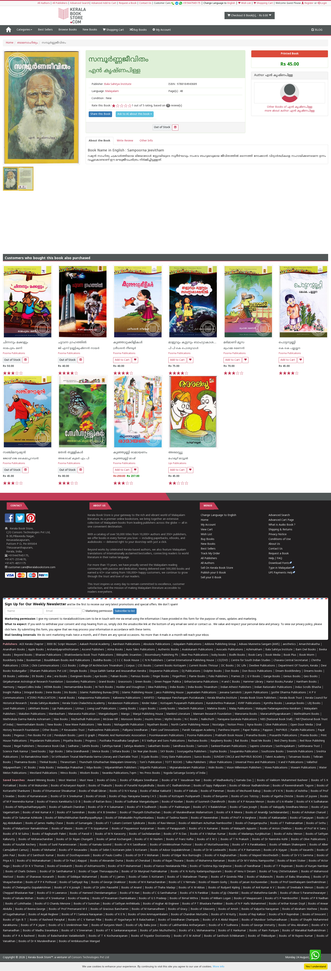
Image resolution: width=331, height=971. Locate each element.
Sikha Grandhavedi (77, 751)
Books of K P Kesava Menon (246, 801)
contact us (205, 624)
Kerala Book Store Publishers (258, 698)
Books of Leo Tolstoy (245, 796)
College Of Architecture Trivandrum (101, 665)
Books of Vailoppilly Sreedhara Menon (284, 807)
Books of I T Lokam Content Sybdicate (120, 823)
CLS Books (69, 665)
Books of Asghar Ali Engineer (161, 903)
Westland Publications (44, 773)
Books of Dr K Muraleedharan (37, 941)
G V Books (253, 676)
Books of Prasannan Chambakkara (114, 898)
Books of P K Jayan (33, 925)
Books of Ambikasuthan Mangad (79, 941)
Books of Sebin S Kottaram (146, 877)
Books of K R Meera (229, 812)
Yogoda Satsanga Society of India (184, 773)
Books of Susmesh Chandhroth (205, 801)
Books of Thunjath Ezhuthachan (140, 812)
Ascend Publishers (93, 649)
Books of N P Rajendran (284, 914)
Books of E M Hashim (149, 839)
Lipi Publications (177, 463)
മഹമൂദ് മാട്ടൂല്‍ (178, 458)
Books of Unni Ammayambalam (148, 914)
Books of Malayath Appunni (238, 828)
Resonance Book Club (51, 746)
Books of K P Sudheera (223, 925)
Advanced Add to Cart (103, 3)
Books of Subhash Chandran (67, 807)
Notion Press (235, 724)
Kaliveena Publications (127, 698)
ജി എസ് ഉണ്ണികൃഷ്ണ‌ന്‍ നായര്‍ (78, 348)
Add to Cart (122, 360)
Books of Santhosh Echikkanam (224, 936)
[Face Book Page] (10, 521)
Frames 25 (237, 676)
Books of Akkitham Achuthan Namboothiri (205, 823)
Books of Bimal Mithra (184, 898)
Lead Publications (14, 708)
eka (49, 676)
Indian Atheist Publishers (235, 687)
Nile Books (104, 724)
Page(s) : (175, 91)
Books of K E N (115, 914)
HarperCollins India (29, 687)
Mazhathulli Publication (85, 719)
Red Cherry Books (285, 741)
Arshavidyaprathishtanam (63, 649)
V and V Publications (290, 762)
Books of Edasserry (203, 909)
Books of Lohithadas (18, 903)
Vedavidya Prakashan (70, 767)
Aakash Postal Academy (95, 644)
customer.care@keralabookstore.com (31, 567)
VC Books (30, 767)
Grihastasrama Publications (201, 681)
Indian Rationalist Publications (273, 687)
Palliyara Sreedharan (135, 730)
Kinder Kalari (149, 703)
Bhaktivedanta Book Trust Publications (88, 655)
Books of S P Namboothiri (281, 898)
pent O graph (87, 735)
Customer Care (177, 3)
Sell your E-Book (211, 577)
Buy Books (139, 30)
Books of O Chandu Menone (52, 903)
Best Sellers (45, 29)
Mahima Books (216, 708)
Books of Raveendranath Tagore (293, 785)
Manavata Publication (81, 714)
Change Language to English (218, 515)
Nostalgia (218, 724)
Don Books (232, 671)
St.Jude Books (149, 757)
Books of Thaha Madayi (160, 887)
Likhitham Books (38, 708)
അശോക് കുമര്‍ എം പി (73, 458)
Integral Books (33, 692)
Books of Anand (131, 887)
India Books (177, 687)
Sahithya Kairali (111, 746)
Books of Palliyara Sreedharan (139, 780)
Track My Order (210, 553)
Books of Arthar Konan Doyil (287, 903)
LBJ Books (313, 703)
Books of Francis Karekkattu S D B (58, 801)
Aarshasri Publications (126, 644)
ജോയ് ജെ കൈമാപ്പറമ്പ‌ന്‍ (21, 458)
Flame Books (197, 676)
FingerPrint (179, 676)
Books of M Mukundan (33, 785)
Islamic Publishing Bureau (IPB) (99, 692)
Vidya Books (94, 767)
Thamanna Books (25, 762)
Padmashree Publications (103, 730)
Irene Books (53, 692)
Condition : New (101, 98)
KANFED (149, 698)
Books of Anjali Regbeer (43, 914)
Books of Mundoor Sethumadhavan (264, 920)
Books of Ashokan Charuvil (309, 812)
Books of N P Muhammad (124, 866)
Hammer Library (253, 681)
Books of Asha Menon (288, 834)
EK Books (38, 676)
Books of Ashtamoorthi (90, 866)
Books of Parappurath (171, 828)
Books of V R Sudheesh (141, 807)
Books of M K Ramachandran (147, 882)
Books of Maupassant (248, 898)
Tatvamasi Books (299, 757)
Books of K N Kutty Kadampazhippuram (195, 871)
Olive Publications (276, 724)
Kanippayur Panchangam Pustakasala (180, 698)
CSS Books (144, 665)
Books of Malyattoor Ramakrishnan (25, 828)
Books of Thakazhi (100, 785)
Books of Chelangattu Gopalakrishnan (27, 887)
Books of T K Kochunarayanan (108, 936)
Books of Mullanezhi (260, 877)
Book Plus (289, 655)
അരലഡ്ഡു (175, 452)
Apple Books (36, 649)
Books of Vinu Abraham (293, 925)
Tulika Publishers (195, 762)
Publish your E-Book (213, 572)
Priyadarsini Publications (45, 741)
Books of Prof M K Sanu (310, 828)
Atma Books (115, 649)
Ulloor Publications (220, 762)
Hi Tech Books (104, 687)
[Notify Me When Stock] (175, 128)
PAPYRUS (281, 730)
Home (9, 42)
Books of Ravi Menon (161, 823)
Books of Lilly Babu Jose (141, 925)
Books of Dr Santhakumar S (57, 871)
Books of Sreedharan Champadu (178, 920)
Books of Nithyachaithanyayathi (25, 807)
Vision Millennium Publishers (244, 767)
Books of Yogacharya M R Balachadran (130, 920)
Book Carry (255, 655)
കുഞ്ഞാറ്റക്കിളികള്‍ (128, 342)
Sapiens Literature (261, 746)
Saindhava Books (183, 746)
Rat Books (241, 741)
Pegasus (19, 735)
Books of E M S (207, 839)
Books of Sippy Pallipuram (209, 785)
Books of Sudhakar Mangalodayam (137, 801)
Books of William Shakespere (287, 844)
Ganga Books (271, 676)
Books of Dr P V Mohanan (142, 855)
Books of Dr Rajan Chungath (74, 839)
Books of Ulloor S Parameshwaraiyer (303, 893)
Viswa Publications (276, 767)
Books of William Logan (216, 898)
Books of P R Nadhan (314, 898)
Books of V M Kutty (223, 914)
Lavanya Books (294, 703)
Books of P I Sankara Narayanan (81, 914)
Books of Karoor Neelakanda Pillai (165, 866)
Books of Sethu (316, 823)
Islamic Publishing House (137, 692)
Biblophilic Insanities (129, 655)
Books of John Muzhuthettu (157, 930)
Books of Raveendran (204, 818)
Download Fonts (279, 563)
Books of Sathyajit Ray (73, 882)
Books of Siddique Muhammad (77, 877)
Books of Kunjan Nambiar (312, 866)
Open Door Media (301, 724)
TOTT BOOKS (173, 762)
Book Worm (306, 655)
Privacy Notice (278, 534)
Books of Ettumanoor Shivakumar (54, 791)
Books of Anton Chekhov (276, 828)
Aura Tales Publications (140, 649)
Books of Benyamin (215, 796)
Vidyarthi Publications (153, 767)
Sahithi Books (90, 746)
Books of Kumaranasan (32, 796)
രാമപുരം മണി (12, 348)
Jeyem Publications (256, 692)
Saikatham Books (159, 746)
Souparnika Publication (244, 751)
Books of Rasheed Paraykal (47, 920)
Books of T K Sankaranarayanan (116, 930)
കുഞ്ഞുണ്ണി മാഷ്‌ (124, 458)
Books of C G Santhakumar (160, 893)
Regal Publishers (24, 746)
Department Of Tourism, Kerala (298, 665)
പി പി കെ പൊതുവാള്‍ (183, 348)
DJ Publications (191, 671)
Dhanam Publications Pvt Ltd (48, 671)
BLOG (318, 30)
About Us (274, 544)
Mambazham (57, 714)
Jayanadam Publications (201, 692)
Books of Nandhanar (248, 866)
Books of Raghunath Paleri (49, 834)
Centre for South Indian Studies (250, 660)
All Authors (44, 3)
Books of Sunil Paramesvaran (57, 844)
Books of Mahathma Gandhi (259, 893)
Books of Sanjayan (301, 818)
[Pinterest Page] (31, 521)
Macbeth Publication (191, 708)
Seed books (38, 751)
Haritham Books (306, 681)
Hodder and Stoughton (130, 687)
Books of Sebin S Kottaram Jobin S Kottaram (118, 850)
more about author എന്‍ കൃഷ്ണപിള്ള (290, 111)
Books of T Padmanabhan (286, 823)
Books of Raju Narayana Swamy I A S (132, 796)
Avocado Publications (229, 649)
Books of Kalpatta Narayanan (260, 909)
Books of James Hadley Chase (44, 823)
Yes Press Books (149, 773)
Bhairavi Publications (48, 655)
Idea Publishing (157, 687)
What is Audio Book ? (282, 525)
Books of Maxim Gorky (212, 882)
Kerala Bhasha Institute (222, 698)
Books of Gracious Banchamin (109, 909)
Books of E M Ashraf (187, 936)
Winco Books (68, 773)
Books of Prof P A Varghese (238, 818)
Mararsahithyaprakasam (275, 714)
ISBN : (182, 84)
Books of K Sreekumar (51, 898)
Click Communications (45, 665)
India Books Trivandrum (202, 687)
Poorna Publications (14, 353)
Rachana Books (197, 741)
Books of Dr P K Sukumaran (106, 807)
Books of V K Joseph (67, 887)
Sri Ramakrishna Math (34, 757)
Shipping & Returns (280, 529)
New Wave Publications (79, 724)
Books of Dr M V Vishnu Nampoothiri (251, 861)
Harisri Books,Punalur (279, 681)
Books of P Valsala (185, 791)
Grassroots (125, 681)
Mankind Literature (178, 714)
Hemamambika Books (78, 687)
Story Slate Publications (176, 757)
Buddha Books (102, 660)
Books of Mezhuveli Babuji (244, 791)
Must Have (86, 780)
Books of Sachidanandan (144, 834)
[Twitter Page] (20, 521)
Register (309, 3)
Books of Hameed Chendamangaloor (93, 893)
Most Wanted (67, 780)
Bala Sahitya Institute (278, 649)
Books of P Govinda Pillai (227, 877)
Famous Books (140, 676)
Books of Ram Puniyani (264, 930)
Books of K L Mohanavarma (197, 930)
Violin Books (216, 767)
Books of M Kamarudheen (148, 909)
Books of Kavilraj (78, 898)
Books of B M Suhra (16, 834)
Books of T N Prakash (234, 839)
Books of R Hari (129, 893)
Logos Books (147, 708)
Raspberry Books (221, 741)
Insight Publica (12, 692)
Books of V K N (273, 791)
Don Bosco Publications (257, 671)
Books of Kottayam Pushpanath (179, 796)
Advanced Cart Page (281, 520)
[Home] (8, 30)
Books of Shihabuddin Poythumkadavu (129, 818)
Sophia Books (218, 751)
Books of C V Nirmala (182, 882)
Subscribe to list (125, 611)
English (231, 3)
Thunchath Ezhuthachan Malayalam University (107, 762)
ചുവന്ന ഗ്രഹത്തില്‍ (72, 342)
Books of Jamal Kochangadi (113, 839)
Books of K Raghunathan (220, 855)
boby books (218, 655)
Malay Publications (240, 708)
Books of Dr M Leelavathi (209, 850)
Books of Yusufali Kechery (19, 844)
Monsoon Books (131, 719)
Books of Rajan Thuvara (168, 861)
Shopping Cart (264, 3)
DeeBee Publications (262, 665)
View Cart (207, 529)
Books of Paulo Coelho (107, 855)
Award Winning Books (41, 780)
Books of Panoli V (80, 834)
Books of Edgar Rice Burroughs (181, 855)
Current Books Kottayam (170, 665)
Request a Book (127, 3)
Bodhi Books (237, 655)
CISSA (25, 665)
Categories (23, 29)
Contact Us (145, 3)
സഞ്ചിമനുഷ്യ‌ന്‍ (14, 452)
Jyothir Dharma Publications (288, 692)
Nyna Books (254, 724)
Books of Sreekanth (59, 866)
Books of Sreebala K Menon (295, 887)
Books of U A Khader (280, 801)
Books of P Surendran (71, 812)
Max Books (61, 719)
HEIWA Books (52, 687)
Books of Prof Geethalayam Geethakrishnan (298, 882)
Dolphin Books (212, 671)
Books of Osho (106, 780)
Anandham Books (14, 649)
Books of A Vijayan (275, 850)
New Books (90, 29)
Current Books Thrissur (203, 665)
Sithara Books (121, 751)
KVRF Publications (249, 703)
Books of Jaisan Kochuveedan (248, 882)
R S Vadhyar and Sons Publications (163, 741)
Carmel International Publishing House (190, 660)
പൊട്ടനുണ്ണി (287, 342)
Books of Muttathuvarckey (212, 844)
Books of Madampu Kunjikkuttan (249, 834)
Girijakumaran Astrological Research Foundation (33, 681)
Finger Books (161, 676)
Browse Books (67, 29)
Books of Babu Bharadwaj (293, 877)
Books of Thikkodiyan (261, 936)
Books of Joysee (306, 796)
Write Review (125, 140)
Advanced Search (79, 3)
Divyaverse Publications (164, 671)
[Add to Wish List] (135, 360)
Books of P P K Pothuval (40, 882)
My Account (163, 30)
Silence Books (100, 751)
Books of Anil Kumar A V (38, 812)
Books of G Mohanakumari (34, 861)
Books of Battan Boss (98, 801)
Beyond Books (23, 655)
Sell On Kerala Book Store (217, 568)
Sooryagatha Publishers (191, 751)
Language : (105, 91)
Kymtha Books (273, 703)
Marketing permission (98, 611)
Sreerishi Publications (300, 751)
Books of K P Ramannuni (244, 850)
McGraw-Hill (110, 719)
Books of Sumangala (79, 823)
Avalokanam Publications (197, 649)
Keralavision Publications (123, 703)
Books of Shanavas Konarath (35, 877)
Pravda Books (309, 735)
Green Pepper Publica (167, 681)
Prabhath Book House (229, 735)
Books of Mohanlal (44, 850)
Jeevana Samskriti (231, 692)
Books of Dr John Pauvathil (101, 887)
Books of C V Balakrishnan (209, 807)
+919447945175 (191, 3)
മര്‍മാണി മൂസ (234, 342)
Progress (90, 741)
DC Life (241, 665)
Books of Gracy (178, 909)
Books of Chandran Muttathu (189, 914)
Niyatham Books (157, 724)
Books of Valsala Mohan (18, 898)
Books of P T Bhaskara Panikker (202, 903)
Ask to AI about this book (133, 114)
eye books (101, 676)
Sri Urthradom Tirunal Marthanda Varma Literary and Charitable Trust (95, 757)
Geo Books (311, 676)
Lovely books (167, 708)
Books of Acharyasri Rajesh (68, 785)
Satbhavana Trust (309, 746)
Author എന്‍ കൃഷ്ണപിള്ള (273, 75)
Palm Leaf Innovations (165, 730)
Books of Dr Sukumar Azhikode (22, 818)
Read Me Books (261, 741)
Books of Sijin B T (14, 920)
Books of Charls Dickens (20, 871)
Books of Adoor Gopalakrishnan (170, 850)
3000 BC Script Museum (62, 644)
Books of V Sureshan (87, 903)
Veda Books (46, 767)
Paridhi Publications (302, 730)
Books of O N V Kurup (123, 791)
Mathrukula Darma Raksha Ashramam (27, 719)
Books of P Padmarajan (175, 807)
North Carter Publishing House (190, 724)
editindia (23, 676)
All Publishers (59, 3)
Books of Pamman (212, 791)
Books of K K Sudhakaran (312, 801)
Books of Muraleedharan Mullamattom (188, 812)
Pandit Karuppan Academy (198, 730)
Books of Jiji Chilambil (224, 893)
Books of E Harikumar (232, 930)
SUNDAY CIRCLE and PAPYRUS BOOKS (238, 757)
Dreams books (313, 671)
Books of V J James (112, 877)
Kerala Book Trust (290, 698)
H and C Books (230, 681)
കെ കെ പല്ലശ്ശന (289, 348)
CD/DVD (222, 660)
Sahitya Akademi (134, 746)
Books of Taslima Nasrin (172, 818)
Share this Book (100, 114)
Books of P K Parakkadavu (249, 844)
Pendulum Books (64, 735)
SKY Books (167, 751)
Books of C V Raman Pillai (84, 920)
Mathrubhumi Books (306, 714)
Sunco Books (202, 757)
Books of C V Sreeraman (77, 930)
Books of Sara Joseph (243, 807)
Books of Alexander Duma (106, 861)
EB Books (9, 676)
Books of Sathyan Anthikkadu (121, 903)
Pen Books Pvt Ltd (39, 735)
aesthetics (289, 644)
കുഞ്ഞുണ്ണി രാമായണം (130, 452)
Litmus (79, 708)
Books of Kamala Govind (95, 844)
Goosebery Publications (81, 681)
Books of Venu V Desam (240, 871)
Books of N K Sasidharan (130, 844)
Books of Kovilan (172, 801)
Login (323, 3)
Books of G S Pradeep (152, 898)
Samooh (202, 746)
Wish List (245, 3)
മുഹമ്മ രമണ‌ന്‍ (234, 348)
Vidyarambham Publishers (121, 767)
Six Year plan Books (145, 751)
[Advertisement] (165, 219)
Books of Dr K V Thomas (28, 866)
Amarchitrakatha (309, 644)
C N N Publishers (152, 660)
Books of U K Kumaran (203, 828)
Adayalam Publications (187, 644)
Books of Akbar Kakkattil (155, 791)
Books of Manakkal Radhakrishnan (304, 930)
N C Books (191, 719)
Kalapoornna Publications (94, 698)
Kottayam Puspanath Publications (181, 703)
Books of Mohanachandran (35, 839)
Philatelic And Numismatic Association (122, 735)
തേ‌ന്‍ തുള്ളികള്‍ (70, 452)
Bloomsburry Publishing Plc (161, 655)
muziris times (153, 719)
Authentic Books (168, 649)
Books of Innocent (314, 914)
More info (218, 966)
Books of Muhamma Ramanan (205, 861)
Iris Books (70, 692)
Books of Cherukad (138, 861)
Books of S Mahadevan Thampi (187, 877)
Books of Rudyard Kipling (224, 887)
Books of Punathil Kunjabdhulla (134, 785)
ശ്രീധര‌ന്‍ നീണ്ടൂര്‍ (124, 348)
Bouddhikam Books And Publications (67, 660)
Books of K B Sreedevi (102, 812)
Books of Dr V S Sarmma (297, 855)
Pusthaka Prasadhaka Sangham (119, 741)
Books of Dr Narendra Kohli (270, 839)
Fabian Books (119, 676)
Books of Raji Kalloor (252, 914)
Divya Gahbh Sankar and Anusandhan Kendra (118, 671)
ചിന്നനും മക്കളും (15, 342)
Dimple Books (78, 671)
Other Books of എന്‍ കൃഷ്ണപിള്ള (289, 107)
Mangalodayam (108, 714)
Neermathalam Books (30, 724)
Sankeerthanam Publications (229, 746)
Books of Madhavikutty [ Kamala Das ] (228, 780)
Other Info (146, 140)
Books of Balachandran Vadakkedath (61, 936)
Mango (125, 714)
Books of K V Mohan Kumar (207, 834)
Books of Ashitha (296, 791)
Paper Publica (251, 730)
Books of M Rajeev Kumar (296, 936)
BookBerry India (13, 660)
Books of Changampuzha (251, 823)
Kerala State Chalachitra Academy (83, 703)
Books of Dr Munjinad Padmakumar (144, 871)
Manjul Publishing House (148, 714)
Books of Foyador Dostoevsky (150, 936)
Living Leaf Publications (101, 708)
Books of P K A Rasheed (18, 936)
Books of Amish (228, 909)
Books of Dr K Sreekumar (67, 796)
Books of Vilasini (62, 828)
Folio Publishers (218, 676)
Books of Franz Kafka (180, 839)
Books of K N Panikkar (194, 893)
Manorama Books (246, 714)
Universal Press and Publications (255, 762)
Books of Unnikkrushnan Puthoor (171, 844)
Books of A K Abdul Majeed (220, 920)
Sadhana (73, 746)
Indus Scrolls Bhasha (308, 687)
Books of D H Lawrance (52, 893)
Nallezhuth (207, 719)
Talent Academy (275, 757)
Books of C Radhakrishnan (173, 785)
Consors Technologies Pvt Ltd (90, 957)
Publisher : (111, 84)
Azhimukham (254, 649)
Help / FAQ (275, 558)
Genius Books (292, 676)
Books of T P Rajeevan (278, 866)
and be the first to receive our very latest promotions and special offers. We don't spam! (91, 604)
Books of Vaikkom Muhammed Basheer (282, 780)
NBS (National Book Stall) (276, 719)
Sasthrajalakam (285, 746)
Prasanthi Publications (283, 735)
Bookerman (33, 660)
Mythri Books (173, 719)
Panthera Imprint (229, 730)
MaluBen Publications (32, 714)
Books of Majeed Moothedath (259, 855)
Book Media (272, 655)
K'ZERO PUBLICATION (41, 698)
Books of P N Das (175, 834)
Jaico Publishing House (170, 692)
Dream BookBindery (288, 671)
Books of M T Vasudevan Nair (181, 780)
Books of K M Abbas (192, 887)
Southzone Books (272, 751)
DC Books (227, 665)
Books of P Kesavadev (73, 850)
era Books (60, 676)
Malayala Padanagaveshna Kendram (278, 708)
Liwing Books (127, 708)
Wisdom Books (89, 773)
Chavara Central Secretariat (291, 660)
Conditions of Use (280, 539)
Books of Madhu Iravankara (40, 930)
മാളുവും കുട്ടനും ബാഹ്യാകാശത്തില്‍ (195, 342)
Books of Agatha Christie (277, 796)
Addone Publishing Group (220, 644)
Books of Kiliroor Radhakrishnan (249, 785)
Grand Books (107, 681)
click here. (11, 629)
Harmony (8, 687)
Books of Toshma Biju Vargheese (210, 866)
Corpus (130, 665)
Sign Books (56, 751)
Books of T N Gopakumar (91, 828)
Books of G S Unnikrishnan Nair (68, 925)
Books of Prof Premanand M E (68, 909)
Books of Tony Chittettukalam (278, 871)
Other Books (50, 730)
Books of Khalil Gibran (92, 791)
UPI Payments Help (281, 572)
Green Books (143, 681)
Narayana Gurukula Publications (237, 719)
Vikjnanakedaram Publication (187, 767)
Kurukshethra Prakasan (220, 703)
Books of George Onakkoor (108, 882)
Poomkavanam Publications (166, 735)
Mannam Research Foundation (212, 714)
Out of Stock (162, 127)
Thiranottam (68, 762)
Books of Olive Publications (308, 839)
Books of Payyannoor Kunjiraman (133, 828)
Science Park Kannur (15, 751)
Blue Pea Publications (194, 655)
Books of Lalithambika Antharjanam (182, 925)
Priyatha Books (72, 741)
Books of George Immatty (258, 925)
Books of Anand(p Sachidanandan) (267, 812)
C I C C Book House (127, 660)
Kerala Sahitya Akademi (44, 703)
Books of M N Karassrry (110, 834)
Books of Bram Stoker (291, 861)
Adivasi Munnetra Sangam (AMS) (259, 644)
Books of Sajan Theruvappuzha (98, 871)
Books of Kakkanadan (273, 818)
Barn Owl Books (306, 649)
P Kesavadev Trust (73, 730)
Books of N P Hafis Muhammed (246, 903)
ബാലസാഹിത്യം (27, 42)
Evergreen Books (81, 676)
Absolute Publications (156, 644)
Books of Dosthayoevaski (73, 855)
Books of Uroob (96, 796)
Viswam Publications (303, 767)
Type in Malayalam (280, 568)
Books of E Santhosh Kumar (36, 855)
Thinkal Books (48, 762)
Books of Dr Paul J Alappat (70, 861)
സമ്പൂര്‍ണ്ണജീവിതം (118, 60)
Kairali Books (67, 698)
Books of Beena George (30, 909)
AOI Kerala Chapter (31, 644)
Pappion (268, 730)
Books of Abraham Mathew (299, 909)
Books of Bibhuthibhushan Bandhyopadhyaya (73, 818)
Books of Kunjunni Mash (106, 925)
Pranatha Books (256, 735)
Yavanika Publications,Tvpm (119, 773)
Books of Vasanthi (302, 850)
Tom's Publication (150, 762)
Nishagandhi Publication (129, 724)
